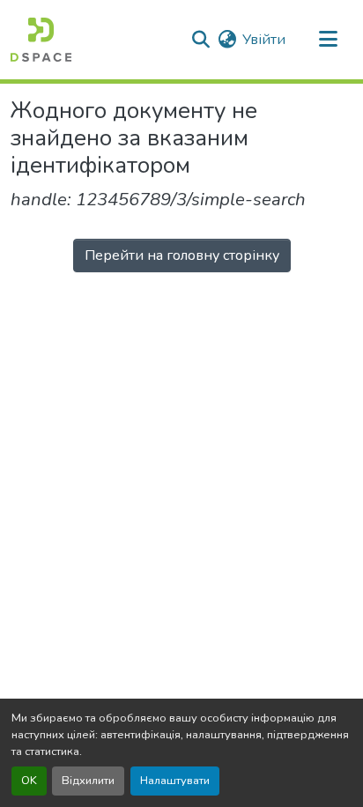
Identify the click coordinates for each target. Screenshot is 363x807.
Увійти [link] (263, 39)
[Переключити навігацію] (327, 39)
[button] (41, 40)
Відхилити (88, 780)
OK (29, 780)
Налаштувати (175, 780)
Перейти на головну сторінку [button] (182, 255)
